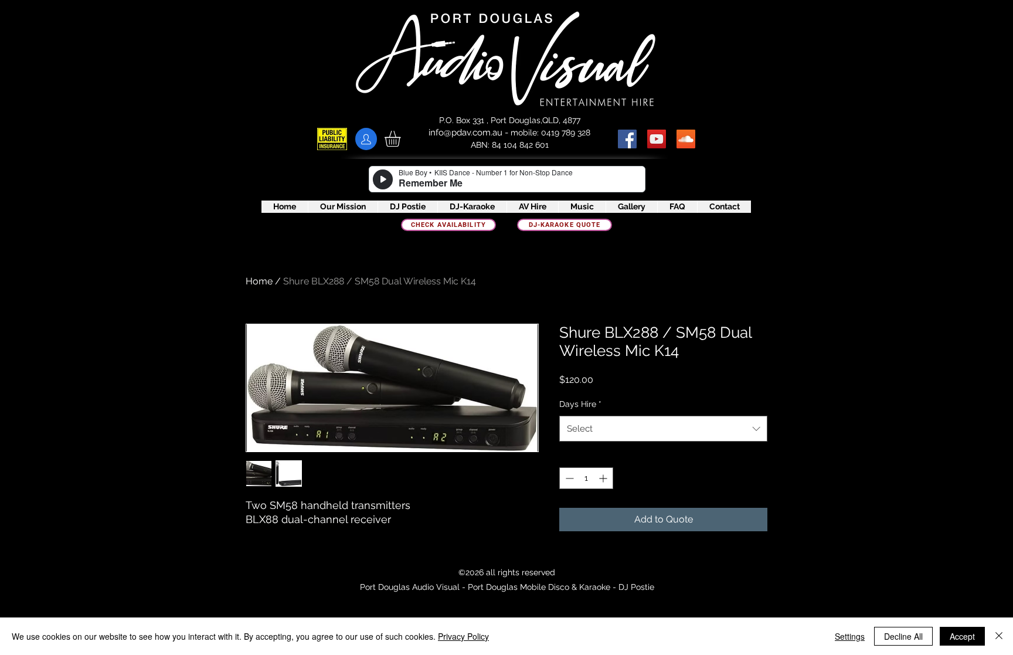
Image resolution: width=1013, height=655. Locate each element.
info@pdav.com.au (465, 132)
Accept (962, 636)
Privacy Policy (463, 636)
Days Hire (580, 404)
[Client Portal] (366, 139)
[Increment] (604, 478)
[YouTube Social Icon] (656, 139)
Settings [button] (850, 636)
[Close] (999, 636)
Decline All (903, 636)
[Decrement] (568, 478)
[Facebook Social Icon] (627, 139)
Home (259, 281)
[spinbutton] (586, 478)
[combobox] (663, 429)
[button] (402, 139)
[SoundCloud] (686, 139)
